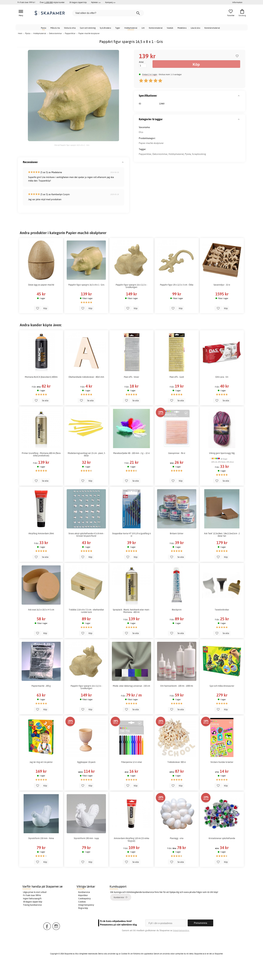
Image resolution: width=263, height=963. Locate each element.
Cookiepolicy (84, 898)
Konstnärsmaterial (212, 28)
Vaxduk (170, 28)
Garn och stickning (88, 28)
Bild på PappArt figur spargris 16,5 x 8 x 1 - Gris (71, 145)
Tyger (117, 28)
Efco (141, 132)
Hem (20, 33)
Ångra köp (83, 908)
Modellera (181, 28)
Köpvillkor (83, 895)
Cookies (82, 901)
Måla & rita (55, 28)
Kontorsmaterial (156, 28)
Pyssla (43, 28)
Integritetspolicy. (181, 930)
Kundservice (84, 892)
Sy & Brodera (105, 28)
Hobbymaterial (130, 28)
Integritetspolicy (86, 905)
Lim (143, 28)
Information (237, 2)
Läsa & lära (195, 28)
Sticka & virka (70, 28)
